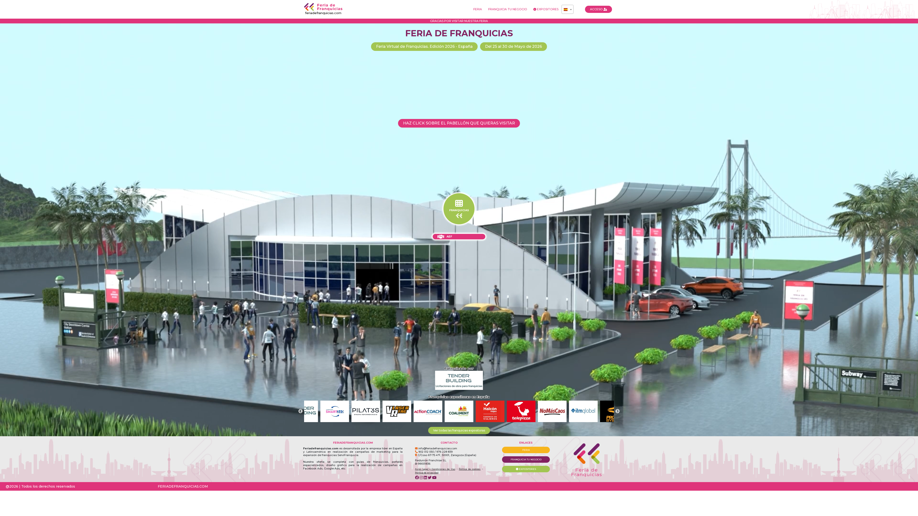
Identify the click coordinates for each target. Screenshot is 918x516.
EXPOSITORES (547, 9)
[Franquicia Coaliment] (396, 411)
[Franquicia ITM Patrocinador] (521, 411)
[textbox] (567, 9)
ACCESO (596, 9)
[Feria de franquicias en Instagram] (421, 477)
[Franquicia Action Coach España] (365, 411)
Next (617, 411)
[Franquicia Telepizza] (459, 411)
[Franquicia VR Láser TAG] (334, 411)
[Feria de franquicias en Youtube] (434, 477)
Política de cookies (470, 469)
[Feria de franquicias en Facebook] (417, 477)
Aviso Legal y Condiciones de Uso (435, 469)
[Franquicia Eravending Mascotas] (583, 411)
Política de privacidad (426, 472)
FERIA (477, 9)
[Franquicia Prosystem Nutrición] (552, 411)
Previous (300, 411)
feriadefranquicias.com (323, 13)
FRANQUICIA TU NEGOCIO (507, 9)
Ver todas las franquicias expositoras (459, 430)
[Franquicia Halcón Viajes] (427, 411)
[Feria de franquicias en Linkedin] (425, 477)
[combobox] (568, 9)
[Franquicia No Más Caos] (490, 411)
